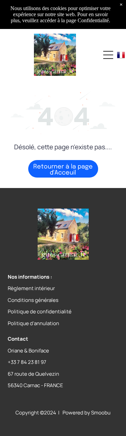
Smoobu (101, 412)
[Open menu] (108, 55)
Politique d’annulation (33, 323)
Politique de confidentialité (40, 311)
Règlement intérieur (31, 288)
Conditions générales (33, 300)
